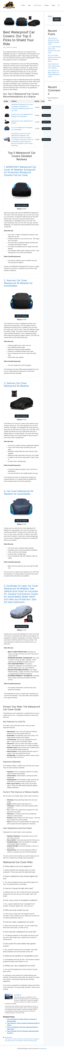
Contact (46, 5)
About (53, 5)
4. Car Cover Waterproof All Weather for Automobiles (18, 492)
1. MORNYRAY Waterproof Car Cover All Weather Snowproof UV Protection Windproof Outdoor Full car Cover (20, 171)
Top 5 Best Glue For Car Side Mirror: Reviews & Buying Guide (21, 1040)
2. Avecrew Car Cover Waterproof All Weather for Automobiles (18, 283)
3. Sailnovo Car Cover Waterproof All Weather (16, 384)
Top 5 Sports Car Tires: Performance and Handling (54, 66)
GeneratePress (42, 1048)
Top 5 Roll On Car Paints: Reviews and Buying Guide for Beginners (22, 1039)
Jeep (29, 5)
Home (23, 5)
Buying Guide (37, 5)
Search (50, 16)
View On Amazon (21, 205)
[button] (59, 5)
